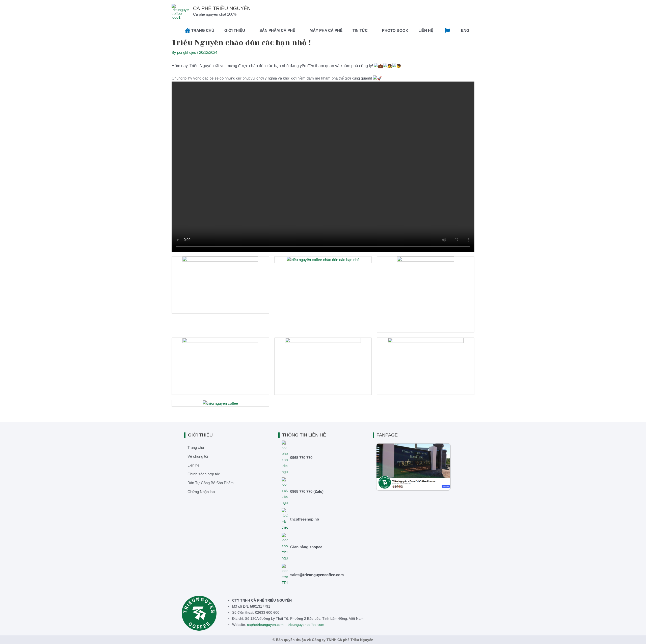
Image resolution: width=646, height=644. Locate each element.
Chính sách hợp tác (203, 474)
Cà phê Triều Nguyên (222, 8)
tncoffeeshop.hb (304, 519)
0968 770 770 (301, 457)
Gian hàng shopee (306, 547)
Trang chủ (195, 447)
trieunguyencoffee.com (306, 625)
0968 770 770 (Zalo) (307, 491)
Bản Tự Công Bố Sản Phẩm (210, 483)
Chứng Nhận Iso (201, 492)
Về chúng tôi (197, 456)
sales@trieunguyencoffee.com (317, 575)
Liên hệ (193, 465)
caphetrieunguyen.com (265, 625)
